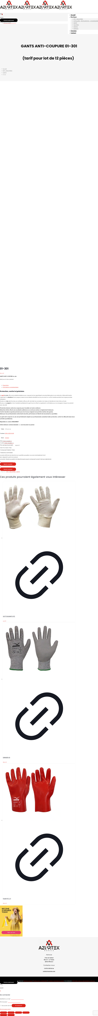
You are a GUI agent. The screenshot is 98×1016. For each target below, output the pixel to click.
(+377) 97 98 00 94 (49, 968)
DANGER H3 (6, 757)
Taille (1, 441)
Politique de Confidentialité (40, 981)
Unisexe (7, 437)
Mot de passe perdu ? (5, 1009)
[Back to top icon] (49, 979)
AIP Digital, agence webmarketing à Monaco (83, 981)
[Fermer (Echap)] (26, 1012)
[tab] (39, 385)
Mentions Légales (28, 981)
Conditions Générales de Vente (56, 981)
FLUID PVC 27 (7, 899)
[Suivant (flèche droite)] (11, 1015)
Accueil (5, 68)
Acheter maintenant (9, 20)
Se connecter (18, 1005)
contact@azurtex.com (49, 971)
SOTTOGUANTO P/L (9, 616)
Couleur (2, 443)
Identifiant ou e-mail (5, 999)
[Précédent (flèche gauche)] (3, 1015)
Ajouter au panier (8, 464)
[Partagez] (18, 1012)
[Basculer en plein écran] (11, 1012)
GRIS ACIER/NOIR (9, 433)
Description (6, 385)
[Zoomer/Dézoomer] (3, 1012)
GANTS (4, 72)
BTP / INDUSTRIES (7, 70)
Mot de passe (4, 1002)
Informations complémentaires (10, 387)
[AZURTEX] (36, 10)
